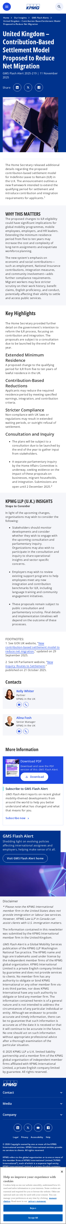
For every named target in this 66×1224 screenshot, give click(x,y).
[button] (19, 704)
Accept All (33, 1217)
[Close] (62, 1171)
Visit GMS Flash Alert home (25, 858)
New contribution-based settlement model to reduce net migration (32, 647)
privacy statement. (37, 1201)
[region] (33, 1195)
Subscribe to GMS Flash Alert (27, 789)
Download (37, 777)
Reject (33, 1208)
